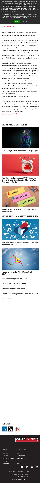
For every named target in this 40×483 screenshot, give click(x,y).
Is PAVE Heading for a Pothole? (14, 279)
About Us (5, 455)
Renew (18, 461)
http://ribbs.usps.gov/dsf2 (9, 114)
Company (5, 449)
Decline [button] (24, 21)
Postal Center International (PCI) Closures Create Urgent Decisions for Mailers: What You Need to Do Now (19, 180)
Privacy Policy (13, 11)
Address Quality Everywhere (13, 289)
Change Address (21, 458)
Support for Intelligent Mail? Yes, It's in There (20, 294)
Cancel (18, 463)
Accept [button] (17, 21)
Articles (21, 124)
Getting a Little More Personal (14, 284)
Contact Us (6, 463)
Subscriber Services (22, 449)
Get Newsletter (21, 455)
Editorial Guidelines (8, 458)
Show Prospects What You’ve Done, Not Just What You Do (20, 210)
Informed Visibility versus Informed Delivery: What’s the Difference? (20, 244)
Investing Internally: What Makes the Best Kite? (18, 273)
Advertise (5, 453)
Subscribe (19, 453)
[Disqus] (20, 329)
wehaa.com (22, 479)
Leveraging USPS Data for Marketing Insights (20, 151)
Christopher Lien (9, 26)
